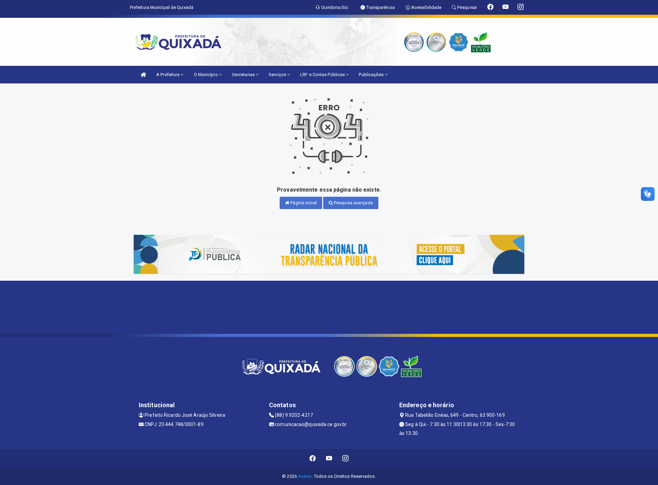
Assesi (305, 476)
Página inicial (303, 202)
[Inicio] (143, 74)
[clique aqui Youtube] (329, 458)
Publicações (372, 74)
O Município (206, 74)
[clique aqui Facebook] (313, 458)
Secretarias (244, 74)
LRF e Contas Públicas (323, 74)
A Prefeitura (168, 74)
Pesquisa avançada (353, 202)
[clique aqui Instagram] (346, 458)
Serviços (278, 74)
